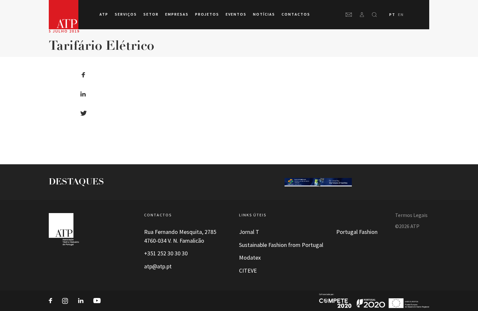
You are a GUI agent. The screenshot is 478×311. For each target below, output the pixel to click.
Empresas (177, 14)
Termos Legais (411, 215)
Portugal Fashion (357, 232)
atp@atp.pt (158, 266)
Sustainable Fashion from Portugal (281, 245)
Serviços (126, 14)
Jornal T (249, 232)
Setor (151, 14)
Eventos (236, 14)
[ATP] (63, 14)
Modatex (250, 258)
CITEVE (248, 271)
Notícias (264, 14)
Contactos (296, 14)
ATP (104, 14)
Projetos (207, 14)
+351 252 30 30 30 (166, 253)
